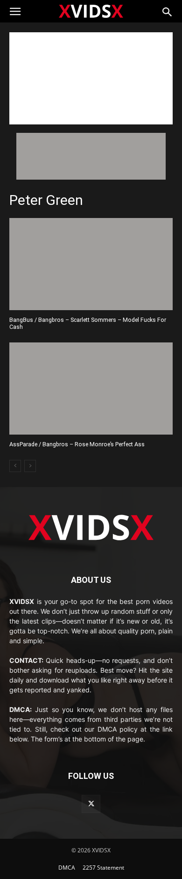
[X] (91, 804)
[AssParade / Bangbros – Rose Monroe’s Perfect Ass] (91, 388)
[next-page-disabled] (30, 466)
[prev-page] (15, 466)
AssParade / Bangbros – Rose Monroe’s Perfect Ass (77, 444)
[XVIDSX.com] (91, 11)
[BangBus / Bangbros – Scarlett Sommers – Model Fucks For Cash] (91, 264)
